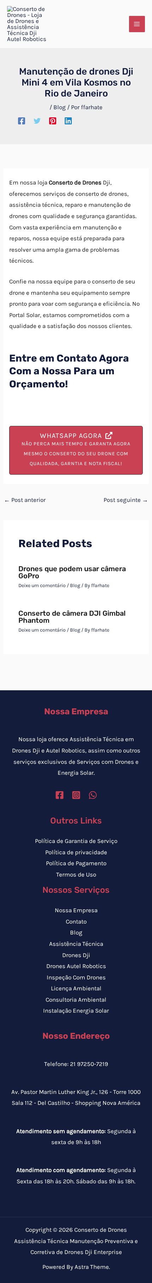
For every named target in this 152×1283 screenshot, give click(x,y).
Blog (59, 107)
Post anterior (25, 499)
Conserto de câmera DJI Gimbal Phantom (71, 617)
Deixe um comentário (42, 585)
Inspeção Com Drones (76, 977)
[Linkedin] (68, 120)
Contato (76, 921)
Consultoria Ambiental (76, 999)
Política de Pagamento (76, 863)
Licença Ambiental (76, 988)
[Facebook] (21, 120)
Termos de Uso (76, 874)
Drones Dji (76, 955)
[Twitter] (37, 120)
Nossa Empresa (76, 910)
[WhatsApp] (92, 795)
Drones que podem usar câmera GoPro (72, 572)
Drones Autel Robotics (76, 965)
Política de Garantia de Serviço (76, 840)
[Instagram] (76, 795)
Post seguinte (126, 499)
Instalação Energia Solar (76, 1010)
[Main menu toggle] (137, 24)
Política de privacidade (76, 852)
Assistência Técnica (76, 943)
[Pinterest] (52, 120)
